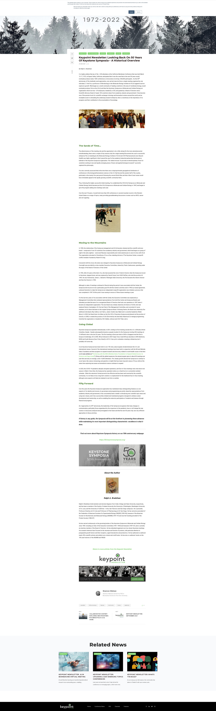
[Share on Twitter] (72, 58)
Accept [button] (131, 12)
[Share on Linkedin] (72, 62)
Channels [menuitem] (117, 706)
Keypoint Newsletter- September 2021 (134, 615)
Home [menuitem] (89, 706)
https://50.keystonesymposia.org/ (112, 440)
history (118, 53)
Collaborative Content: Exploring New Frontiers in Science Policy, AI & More (98, 616)
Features (102, 53)
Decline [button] (138, 12)
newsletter (83, 53)
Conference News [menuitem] (100, 706)
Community (111, 53)
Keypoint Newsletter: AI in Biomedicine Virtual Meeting (72, 676)
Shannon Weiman (109, 591)
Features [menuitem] (126, 706)
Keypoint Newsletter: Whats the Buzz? (140, 676)
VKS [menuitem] (110, 706)
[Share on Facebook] (72, 54)
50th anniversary (93, 53)
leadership (126, 53)
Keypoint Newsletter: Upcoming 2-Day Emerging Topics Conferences (108, 677)
